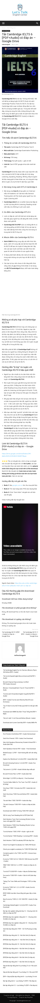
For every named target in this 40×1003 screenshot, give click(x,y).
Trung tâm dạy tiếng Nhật (26, 997)
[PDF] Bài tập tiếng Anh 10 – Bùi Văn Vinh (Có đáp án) (19, 944)
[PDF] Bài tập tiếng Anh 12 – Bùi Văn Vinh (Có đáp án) (19, 935)
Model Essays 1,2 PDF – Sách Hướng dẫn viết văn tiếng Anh (20, 753)
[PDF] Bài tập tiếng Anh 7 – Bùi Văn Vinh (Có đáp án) (19, 962)
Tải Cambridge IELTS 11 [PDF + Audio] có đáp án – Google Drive (29, 634)
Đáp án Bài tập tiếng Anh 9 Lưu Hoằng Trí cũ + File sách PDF (20, 966)
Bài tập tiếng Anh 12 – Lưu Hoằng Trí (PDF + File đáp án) (20, 985)
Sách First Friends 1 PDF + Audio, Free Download (18, 738)
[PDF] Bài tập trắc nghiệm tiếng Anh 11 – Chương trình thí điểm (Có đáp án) (20, 918)
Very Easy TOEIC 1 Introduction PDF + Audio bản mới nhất (19, 789)
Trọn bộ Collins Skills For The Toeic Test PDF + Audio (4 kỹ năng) (20, 783)
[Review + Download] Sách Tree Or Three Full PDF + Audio (19, 689)
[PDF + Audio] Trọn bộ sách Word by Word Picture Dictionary (18, 701)
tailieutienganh (6, 44)
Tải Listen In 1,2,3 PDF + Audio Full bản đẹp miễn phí (19, 769)
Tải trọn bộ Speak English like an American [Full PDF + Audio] (19, 677)
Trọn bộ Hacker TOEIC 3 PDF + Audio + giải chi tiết (18, 831)
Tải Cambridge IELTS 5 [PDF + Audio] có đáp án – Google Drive (11, 634)
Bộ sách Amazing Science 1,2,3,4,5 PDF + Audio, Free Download (19, 764)
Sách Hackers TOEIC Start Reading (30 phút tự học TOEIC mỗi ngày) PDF (19, 826)
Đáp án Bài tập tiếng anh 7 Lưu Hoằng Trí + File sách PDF (20, 972)
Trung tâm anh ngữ (9, 995)
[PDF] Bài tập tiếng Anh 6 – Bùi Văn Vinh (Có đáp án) (19, 948)
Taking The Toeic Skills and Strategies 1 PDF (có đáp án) (19, 882)
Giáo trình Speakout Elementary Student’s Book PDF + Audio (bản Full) (20, 743)
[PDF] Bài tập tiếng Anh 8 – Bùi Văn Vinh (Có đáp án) (19, 957)
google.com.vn (17, 485)
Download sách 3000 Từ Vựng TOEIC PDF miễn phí (18, 811)
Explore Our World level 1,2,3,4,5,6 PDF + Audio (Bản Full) (20, 759)
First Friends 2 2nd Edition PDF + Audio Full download (19, 734)
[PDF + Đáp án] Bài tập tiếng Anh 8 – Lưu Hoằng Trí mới (20, 976)
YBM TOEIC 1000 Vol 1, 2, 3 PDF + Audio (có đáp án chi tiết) (19, 866)
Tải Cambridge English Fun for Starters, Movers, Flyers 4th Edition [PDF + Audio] (20, 671)
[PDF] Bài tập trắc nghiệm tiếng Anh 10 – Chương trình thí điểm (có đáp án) (20, 924)
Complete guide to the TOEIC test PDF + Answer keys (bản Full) (19, 854)
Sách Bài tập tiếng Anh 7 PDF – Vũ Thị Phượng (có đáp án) (20, 930)
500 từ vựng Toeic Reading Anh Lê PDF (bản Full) (18, 815)
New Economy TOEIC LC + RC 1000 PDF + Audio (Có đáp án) (20, 900)
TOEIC (33, 995)
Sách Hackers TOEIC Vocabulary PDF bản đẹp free (18, 840)
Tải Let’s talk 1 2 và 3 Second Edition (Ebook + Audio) (19, 718)
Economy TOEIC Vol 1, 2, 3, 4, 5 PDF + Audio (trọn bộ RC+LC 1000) (19, 888)
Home (3, 28)
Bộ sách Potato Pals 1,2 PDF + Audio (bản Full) (17, 774)
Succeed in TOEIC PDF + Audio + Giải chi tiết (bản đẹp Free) (19, 876)
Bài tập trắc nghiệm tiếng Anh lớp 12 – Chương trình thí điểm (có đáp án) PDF (20, 912)
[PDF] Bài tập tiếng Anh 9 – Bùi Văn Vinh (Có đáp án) (19, 953)
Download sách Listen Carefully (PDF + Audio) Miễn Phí (20, 722)
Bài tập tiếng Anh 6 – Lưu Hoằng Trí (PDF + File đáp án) (20, 981)
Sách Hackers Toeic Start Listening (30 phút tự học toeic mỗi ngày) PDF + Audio (19, 820)
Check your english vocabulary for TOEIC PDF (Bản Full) (20, 849)
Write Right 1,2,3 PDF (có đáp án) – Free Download (18, 778)
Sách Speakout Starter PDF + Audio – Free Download (19, 749)
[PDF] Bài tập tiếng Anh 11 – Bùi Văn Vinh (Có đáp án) (19, 939)
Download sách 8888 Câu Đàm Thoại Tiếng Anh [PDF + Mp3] (20, 713)
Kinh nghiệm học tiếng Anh (23, 995)
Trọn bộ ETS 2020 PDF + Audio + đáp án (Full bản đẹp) (19, 871)
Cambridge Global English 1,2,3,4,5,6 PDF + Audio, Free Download (19, 906)
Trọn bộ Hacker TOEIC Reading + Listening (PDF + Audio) (20, 836)
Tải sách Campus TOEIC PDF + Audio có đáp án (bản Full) (19, 805)
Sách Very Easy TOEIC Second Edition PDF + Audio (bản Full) (20, 795)
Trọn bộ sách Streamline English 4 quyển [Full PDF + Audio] (19, 695)
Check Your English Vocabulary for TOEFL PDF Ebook (19, 845)
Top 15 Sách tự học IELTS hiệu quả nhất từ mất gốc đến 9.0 (20, 707)
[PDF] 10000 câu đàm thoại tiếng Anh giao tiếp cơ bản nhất (19, 894)
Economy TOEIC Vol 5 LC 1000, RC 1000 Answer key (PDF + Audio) (20, 860)
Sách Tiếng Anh (11, 28)
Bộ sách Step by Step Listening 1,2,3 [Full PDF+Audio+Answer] (15, 683)
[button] (37, 23)
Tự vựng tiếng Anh (12, 997)
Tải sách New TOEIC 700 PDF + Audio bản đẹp (17, 800)
